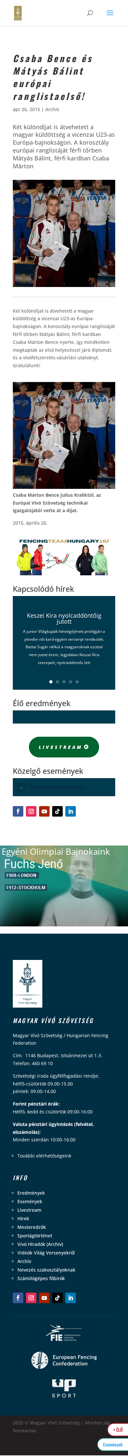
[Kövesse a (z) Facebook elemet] (18, 811)
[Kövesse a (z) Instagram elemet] (31, 811)
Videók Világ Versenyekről (46, 1253)
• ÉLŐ (118, 1429)
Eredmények (31, 1193)
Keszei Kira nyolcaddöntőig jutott (64, 618)
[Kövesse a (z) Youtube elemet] (44, 811)
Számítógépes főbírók (41, 1278)
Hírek (23, 1218)
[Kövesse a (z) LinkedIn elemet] (70, 811)
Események (29, 1201)
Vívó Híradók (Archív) (40, 1244)
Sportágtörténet (34, 1235)
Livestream (61, 747)
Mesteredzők (31, 1227)
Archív (52, 109)
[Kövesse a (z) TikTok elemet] (57, 811)
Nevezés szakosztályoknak (46, 1270)
